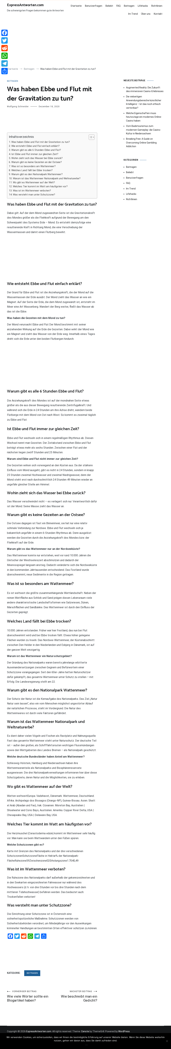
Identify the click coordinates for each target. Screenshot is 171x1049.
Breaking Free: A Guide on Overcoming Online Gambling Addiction (141, 142)
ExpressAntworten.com (25, 5)
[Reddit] (4, 48)
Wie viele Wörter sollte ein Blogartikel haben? (27, 996)
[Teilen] (4, 71)
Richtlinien (156, 5)
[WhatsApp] (4, 56)
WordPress (124, 1031)
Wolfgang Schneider (18, 106)
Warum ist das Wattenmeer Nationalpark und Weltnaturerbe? (46, 178)
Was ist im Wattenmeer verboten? (32, 190)
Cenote (85, 1031)
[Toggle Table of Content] (90, 137)
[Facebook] (4, 33)
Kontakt (158, 13)
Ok (86, 1045)
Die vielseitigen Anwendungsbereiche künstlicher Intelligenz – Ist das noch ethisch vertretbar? (143, 102)
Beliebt (109, 5)
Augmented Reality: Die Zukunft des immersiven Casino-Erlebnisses (144, 89)
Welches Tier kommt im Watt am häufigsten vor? (40, 186)
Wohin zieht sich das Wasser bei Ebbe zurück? (37, 158)
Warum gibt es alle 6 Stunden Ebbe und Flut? (36, 149)
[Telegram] (4, 63)
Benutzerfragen (93, 5)
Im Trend (133, 13)
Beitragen (129, 5)
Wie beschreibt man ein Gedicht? (79, 996)
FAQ (118, 5)
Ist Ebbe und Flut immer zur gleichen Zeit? (34, 154)
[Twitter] (4, 40)
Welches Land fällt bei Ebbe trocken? (32, 170)
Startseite (76, 5)
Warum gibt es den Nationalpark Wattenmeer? (37, 174)
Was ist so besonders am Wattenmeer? (33, 166)
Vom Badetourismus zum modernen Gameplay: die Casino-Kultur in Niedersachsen (143, 130)
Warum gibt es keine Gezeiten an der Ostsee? (36, 162)
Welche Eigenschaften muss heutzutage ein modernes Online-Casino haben (144, 117)
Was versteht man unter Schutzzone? (34, 194)
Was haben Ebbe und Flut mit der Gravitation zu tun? (40, 141)
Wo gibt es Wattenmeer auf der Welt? (34, 182)
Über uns (145, 13)
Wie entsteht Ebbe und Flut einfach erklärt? (35, 145)
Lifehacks (143, 5)
